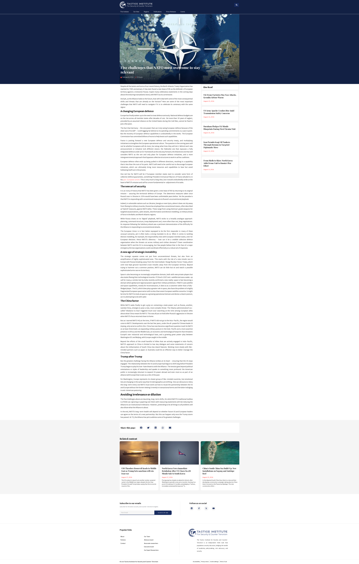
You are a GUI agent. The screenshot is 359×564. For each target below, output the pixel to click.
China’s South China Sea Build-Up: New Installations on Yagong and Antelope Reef (219, 471)
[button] (141, 428)
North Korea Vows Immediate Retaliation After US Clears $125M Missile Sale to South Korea (176, 471)
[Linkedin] (191, 508)
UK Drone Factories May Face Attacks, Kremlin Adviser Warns (220, 96)
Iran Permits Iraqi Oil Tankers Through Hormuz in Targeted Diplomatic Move (217, 145)
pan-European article (131, 180)
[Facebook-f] (199, 508)
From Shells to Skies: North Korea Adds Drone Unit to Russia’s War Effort (218, 163)
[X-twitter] (206, 508)
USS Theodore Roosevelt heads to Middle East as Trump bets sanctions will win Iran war (138, 471)
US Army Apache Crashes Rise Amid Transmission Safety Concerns (219, 111)
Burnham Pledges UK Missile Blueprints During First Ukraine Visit (220, 127)
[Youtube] (213, 508)
